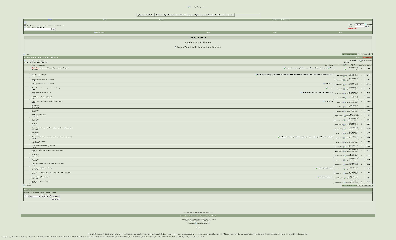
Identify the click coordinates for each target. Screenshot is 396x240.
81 (135, 236)
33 (57, 236)
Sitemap (105, 19)
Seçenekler (359, 57)
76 (127, 236)
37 (66, 236)
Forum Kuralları (40, 61)
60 (116, 236)
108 (187, 236)
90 (150, 236)
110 (182, 236)
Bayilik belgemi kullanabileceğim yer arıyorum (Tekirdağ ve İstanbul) (52, 128)
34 (59, 236)
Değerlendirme (329, 65)
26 (44, 236)
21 (35, 236)
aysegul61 (34, 165)
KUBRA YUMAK (36, 107)
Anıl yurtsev (35, 116)
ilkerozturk (340, 164)
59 (120, 236)
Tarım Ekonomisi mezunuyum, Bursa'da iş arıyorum (47, 88)
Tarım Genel (46, 25)
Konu (33, 65)
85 (140, 236)
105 (178, 236)
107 (185, 236)
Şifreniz (350, 26)
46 (85, 236)
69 (124, 236)
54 (105, 236)
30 (51, 236)
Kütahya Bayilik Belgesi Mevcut (41, 92)
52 (101, 236)
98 (144, 236)
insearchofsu (35, 133)
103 (173, 236)
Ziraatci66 (34, 160)
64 (109, 236)
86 (142, 236)
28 (48, 236)
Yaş (50, 195)
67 (18, 236)
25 (42, 236)
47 (87, 236)
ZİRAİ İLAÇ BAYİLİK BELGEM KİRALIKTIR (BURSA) (48, 163)
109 (190, 236)
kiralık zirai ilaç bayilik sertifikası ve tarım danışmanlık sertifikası (51, 172)
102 (170, 236)
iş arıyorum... (36, 106)
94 (157, 236)
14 (22, 236)
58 (118, 236)
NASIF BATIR (341, 97)
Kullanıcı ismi (352, 24)
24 (40, 236)
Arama (340, 32)
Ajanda (275, 32)
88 (146, 236)
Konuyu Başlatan (40, 65)
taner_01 (34, 151)
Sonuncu (366, 54)
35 (62, 236)
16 (25, 236)
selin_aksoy (35, 129)
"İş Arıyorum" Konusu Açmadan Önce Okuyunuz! (54, 68)
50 (90, 236)
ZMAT (33, 98)
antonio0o (34, 93)
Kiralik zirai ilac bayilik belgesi (41, 181)
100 (165, 236)
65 (107, 236)
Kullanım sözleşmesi (204, 215)
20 (33, 236)
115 (202, 236)
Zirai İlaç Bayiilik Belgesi (39, 74)
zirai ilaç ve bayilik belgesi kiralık (42, 168)
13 (20, 236)
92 (153, 236)
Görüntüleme (368, 65)
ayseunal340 (35, 156)
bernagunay (35, 169)
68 (126, 236)
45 (81, 236)
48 (92, 236)
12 (16, 236)
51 (96, 236)
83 (137, 236)
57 (114, 236)
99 (74, 236)
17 (27, 236)
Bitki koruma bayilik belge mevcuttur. (43, 79)
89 (148, 236)
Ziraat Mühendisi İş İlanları (56, 25)
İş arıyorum (35, 110)
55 (111, 236)
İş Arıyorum (35, 123)
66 (122, 236)
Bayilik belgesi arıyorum (39, 114)
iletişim (275, 234)
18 (29, 236)
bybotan (34, 147)
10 (12, 236)
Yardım (208, 32)
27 (46, 236)
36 (64, 236)
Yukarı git (213, 215)
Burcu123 (34, 85)
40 (72, 236)
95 (159, 236)
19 (31, 236)
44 (83, 236)
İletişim (182, 215)
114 (199, 236)
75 (129, 236)
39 (70, 236)
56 (113, 236)
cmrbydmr (34, 125)
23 (38, 236)
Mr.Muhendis (33, 62)
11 (14, 236)
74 (94, 236)
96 (161, 236)
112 (194, 236)
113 (197, 236)
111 (192, 236)
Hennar (341, 106)
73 (98, 236)
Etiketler (161, 19)
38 (68, 236)
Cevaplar (361, 65)
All (370, 54)
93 (155, 236)
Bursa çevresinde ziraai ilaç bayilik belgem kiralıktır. (47, 101)
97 (163, 236)
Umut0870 (34, 80)
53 (103, 236)
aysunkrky (34, 120)
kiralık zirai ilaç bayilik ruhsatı (41, 177)
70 (88, 236)
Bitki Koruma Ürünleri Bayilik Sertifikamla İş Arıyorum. (48, 150)
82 (139, 236)
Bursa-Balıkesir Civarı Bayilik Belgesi (43, 83)
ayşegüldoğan (35, 142)
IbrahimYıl (34, 182)
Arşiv (186, 215)
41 (75, 236)
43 (79, 236)
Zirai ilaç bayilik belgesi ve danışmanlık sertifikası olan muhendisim (52, 137)
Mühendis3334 (35, 76)
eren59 (341, 133)
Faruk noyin (341, 129)
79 (133, 236)
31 (53, 236)
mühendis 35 (35, 138)
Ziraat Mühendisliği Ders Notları (281, 19)
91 (152, 236)
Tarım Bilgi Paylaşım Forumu (34, 25)
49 (100, 236)
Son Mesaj (340, 65)
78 (131, 236)
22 (36, 236)
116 (204, 236)
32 (55, 236)
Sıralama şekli (27, 195)
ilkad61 (33, 173)
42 (77, 236)
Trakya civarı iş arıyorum (39, 141)
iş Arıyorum (35, 132)
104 (175, 236)
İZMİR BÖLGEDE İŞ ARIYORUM (42, 97)
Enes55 (341, 75)
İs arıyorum (35, 159)
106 (180, 236)
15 (23, 236)
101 (168, 236)
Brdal (33, 102)
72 (61, 236)
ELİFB (33, 89)
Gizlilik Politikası (193, 215)
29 (49, 236)
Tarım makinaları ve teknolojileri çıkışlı (43, 146)
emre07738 (35, 178)
